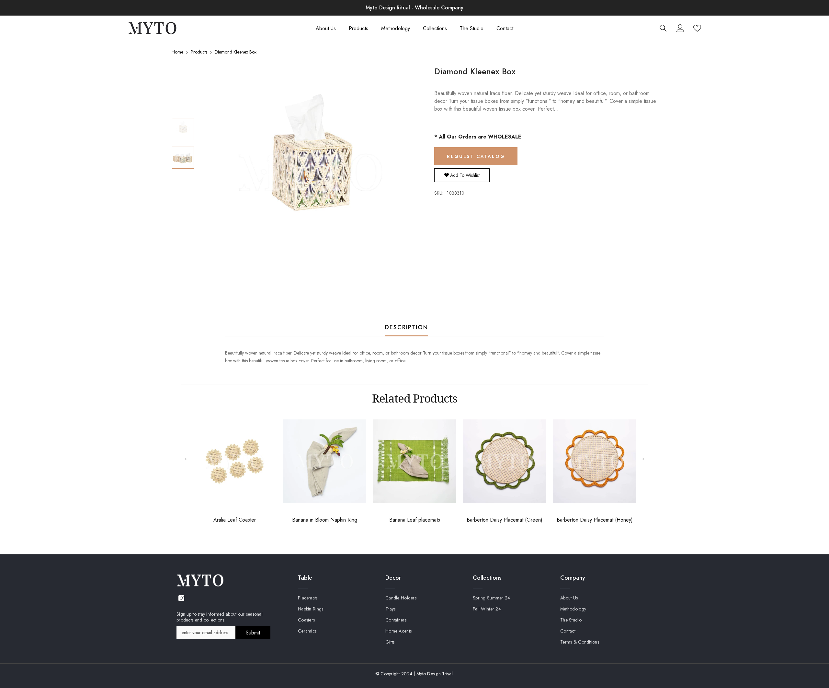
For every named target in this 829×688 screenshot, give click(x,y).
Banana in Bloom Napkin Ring (324, 520)
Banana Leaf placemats (414, 520)
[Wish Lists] (697, 28)
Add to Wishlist (464, 175)
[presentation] (185, 459)
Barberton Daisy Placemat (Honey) (595, 520)
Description (406, 327)
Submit (253, 632)
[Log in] (680, 28)
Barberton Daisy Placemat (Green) (504, 520)
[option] (309, 172)
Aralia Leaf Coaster (234, 520)
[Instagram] (181, 598)
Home (177, 52)
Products (199, 52)
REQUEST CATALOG (476, 156)
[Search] (663, 28)
